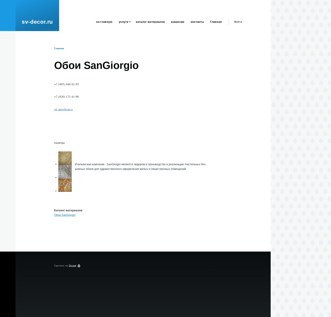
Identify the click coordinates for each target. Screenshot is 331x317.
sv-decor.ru (37, 22)
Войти (238, 21)
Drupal (72, 265)
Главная (59, 48)
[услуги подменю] (132, 21)
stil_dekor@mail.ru (63, 109)
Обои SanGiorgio (65, 215)
